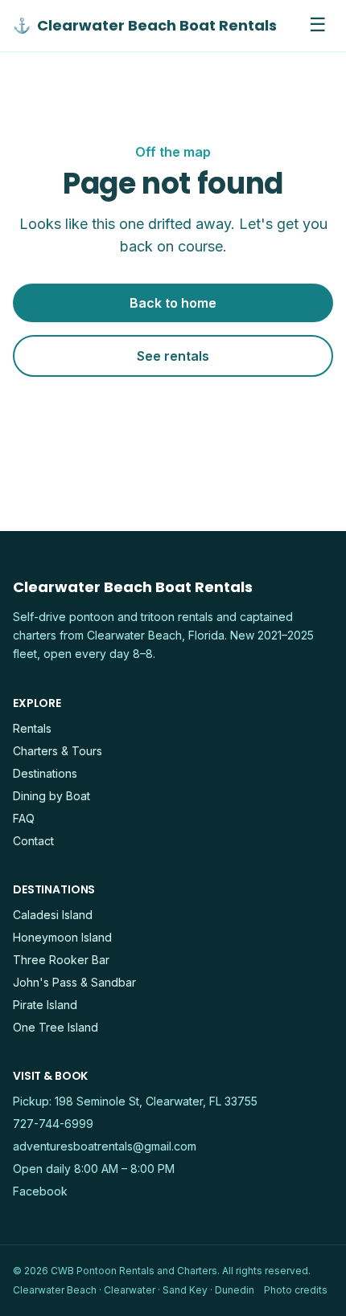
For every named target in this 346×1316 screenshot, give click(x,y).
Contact (33, 841)
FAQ (24, 818)
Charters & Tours (57, 751)
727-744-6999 (53, 1123)
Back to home (173, 303)
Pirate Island (45, 1005)
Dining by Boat (51, 796)
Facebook (40, 1191)
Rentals (32, 728)
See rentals (173, 356)
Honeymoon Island (62, 937)
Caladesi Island (53, 915)
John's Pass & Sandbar (74, 982)
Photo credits (295, 1290)
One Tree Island (55, 1027)
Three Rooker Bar (61, 960)
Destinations (45, 773)
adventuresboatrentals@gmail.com (104, 1146)
